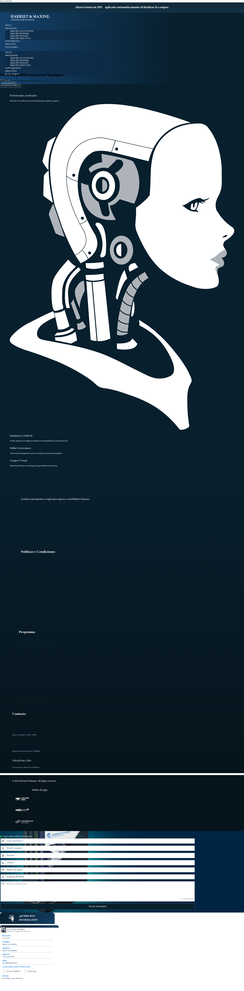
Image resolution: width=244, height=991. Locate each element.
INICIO (8, 25)
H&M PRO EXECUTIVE (20, 38)
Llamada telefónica (13, 971)
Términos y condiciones (31, 599)
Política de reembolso (30, 582)
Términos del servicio (30, 616)
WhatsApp (32, 971)
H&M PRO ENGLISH (19, 36)
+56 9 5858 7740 (20, 728)
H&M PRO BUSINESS (19, 34)
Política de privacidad (29, 565)
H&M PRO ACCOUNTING (21, 31)
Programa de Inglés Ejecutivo (31, 681)
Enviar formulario (97, 906)
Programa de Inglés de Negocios (32, 664)
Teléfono (6, 954)
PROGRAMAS (11, 28)
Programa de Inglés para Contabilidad (37, 646)
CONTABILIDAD (12, 41)
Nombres (5, 942)
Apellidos (6, 948)
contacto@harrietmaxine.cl (25, 744)
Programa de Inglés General (30, 698)
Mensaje (5, 976)
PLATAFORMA (11, 47)
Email (4, 960)
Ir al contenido (6, 1)
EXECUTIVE (10, 44)
